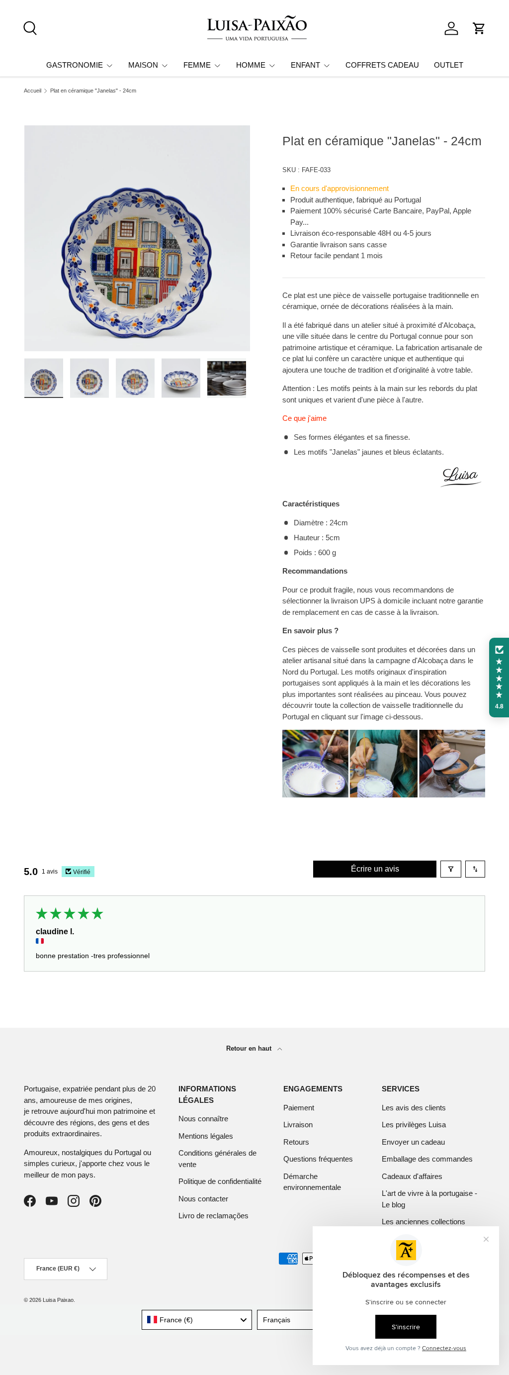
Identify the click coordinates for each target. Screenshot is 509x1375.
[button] (479, 28)
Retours (296, 1142)
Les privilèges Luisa (414, 1124)
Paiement (298, 1107)
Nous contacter (203, 1198)
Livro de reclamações (213, 1215)
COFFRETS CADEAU (382, 65)
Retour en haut (249, 1048)
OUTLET (448, 65)
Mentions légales (205, 1136)
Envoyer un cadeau (413, 1142)
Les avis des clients (414, 1107)
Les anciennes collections (423, 1221)
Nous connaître (203, 1118)
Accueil (32, 91)
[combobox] (197, 1320)
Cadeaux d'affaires (412, 1176)
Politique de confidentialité (219, 1181)
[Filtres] (450, 869)
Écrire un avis (375, 869)
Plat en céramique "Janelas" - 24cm (93, 91)
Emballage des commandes (427, 1159)
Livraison (298, 1124)
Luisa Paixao (58, 1300)
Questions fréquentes (318, 1159)
